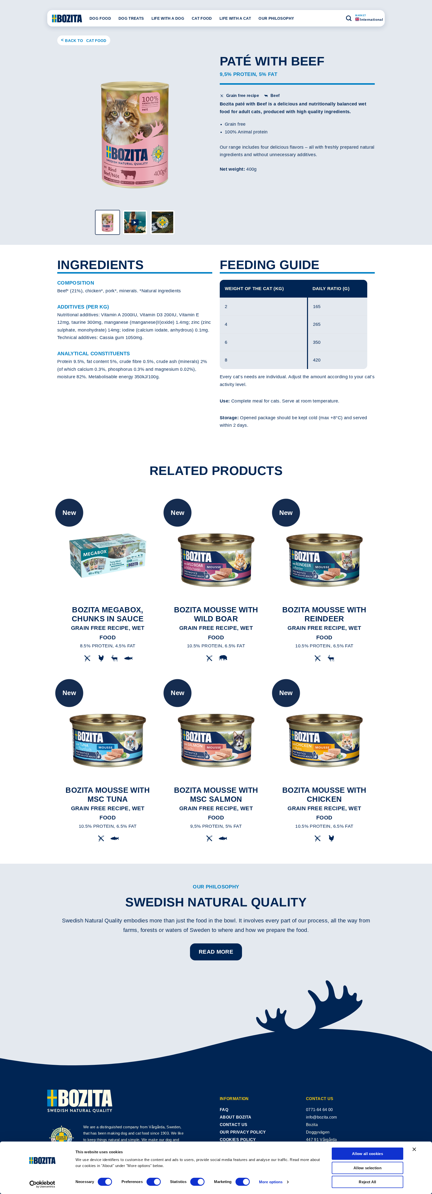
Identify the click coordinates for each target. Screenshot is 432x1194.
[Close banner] (414, 1149)
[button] (349, 18)
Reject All (367, 1182)
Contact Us (234, 1125)
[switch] (153, 1182)
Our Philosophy (276, 18)
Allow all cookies (367, 1154)
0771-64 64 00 (319, 1110)
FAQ (224, 1110)
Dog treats (131, 18)
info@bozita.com (321, 1117)
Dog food (100, 18)
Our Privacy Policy (243, 1132)
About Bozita (236, 1117)
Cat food (202, 18)
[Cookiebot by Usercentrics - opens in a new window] (42, 1184)
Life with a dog (168, 18)
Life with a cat (235, 18)
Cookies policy (238, 1140)
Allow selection (368, 1168)
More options (270, 1182)
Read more (216, 952)
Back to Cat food (85, 40)
